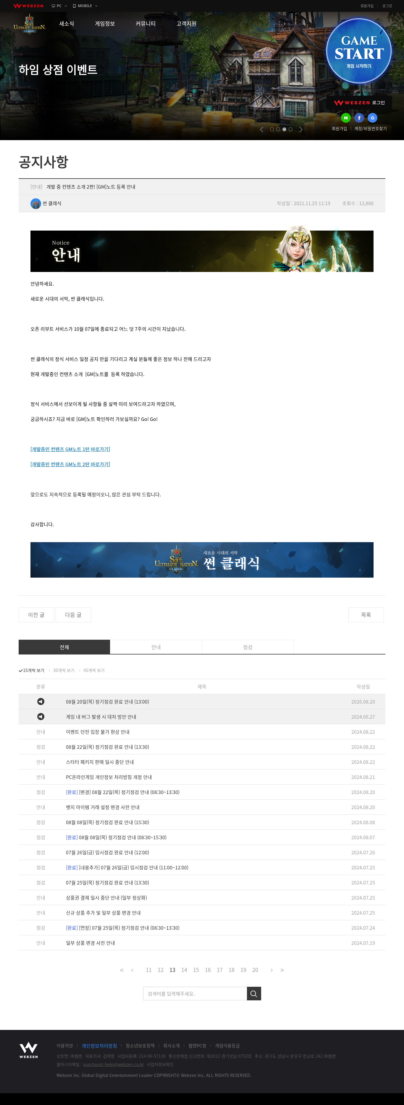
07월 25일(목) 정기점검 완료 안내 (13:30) (107, 882)
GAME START (358, 51)
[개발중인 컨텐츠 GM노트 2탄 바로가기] (70, 464)
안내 (156, 647)
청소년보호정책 (140, 1045)
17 (220, 970)
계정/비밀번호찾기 (370, 128)
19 (243, 970)
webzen (28, 6)
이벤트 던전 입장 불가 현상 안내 (98, 731)
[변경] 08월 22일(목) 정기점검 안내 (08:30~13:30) (123, 791)
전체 (64, 647)
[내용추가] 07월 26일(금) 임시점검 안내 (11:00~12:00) (127, 867)
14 (184, 970)
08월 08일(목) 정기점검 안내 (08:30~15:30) (116, 837)
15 (196, 970)
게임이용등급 (227, 1045)
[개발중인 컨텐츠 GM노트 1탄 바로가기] (70, 449)
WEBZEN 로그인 (359, 103)
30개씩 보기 (64, 670)
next (301, 129)
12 (161, 970)
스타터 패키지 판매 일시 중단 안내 (100, 761)
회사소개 (171, 1045)
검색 (254, 993)
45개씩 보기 (94, 670)
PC (59, 5)
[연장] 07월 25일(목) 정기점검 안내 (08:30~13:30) (123, 927)
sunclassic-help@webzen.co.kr (113, 1064)
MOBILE (85, 5)
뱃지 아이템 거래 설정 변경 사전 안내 (103, 807)
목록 (366, 615)
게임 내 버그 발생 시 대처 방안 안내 (101, 716)
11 (149, 970)
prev (261, 129)
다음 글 (73, 615)
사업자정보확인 (160, 1064)
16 (208, 970)
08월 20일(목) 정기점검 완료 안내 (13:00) (107, 701)
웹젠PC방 (197, 1045)
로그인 (387, 6)
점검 (248, 647)
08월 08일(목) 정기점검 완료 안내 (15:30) (107, 822)
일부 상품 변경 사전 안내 (90, 942)
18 (232, 970)
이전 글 (36, 615)
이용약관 (64, 1045)
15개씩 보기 (33, 670)
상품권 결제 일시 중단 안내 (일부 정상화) (106, 897)
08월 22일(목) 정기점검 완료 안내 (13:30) (107, 746)
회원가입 (367, 6)
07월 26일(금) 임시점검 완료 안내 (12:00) (107, 852)
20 (255, 970)
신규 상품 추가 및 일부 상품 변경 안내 (103, 912)
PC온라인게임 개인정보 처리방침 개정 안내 (109, 776)
